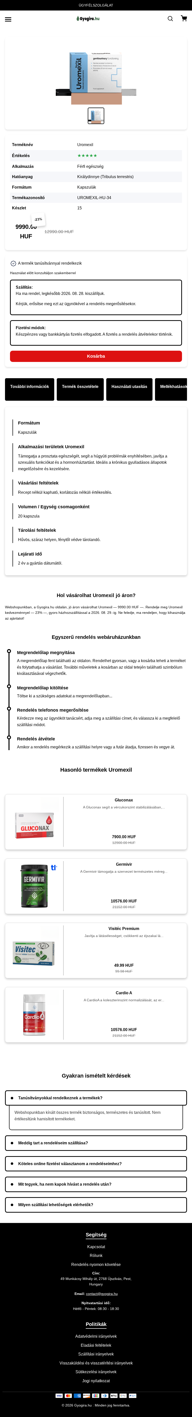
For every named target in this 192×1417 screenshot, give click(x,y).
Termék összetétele (80, 386)
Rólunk (96, 1255)
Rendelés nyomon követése (96, 1264)
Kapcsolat (96, 1247)
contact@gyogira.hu (102, 1294)
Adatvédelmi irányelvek (96, 1336)
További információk (29, 386)
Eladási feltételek (96, 1345)
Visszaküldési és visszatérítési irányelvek (96, 1363)
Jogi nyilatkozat (96, 1381)
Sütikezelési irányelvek (96, 1372)
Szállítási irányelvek (96, 1354)
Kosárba (96, 356)
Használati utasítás (129, 386)
